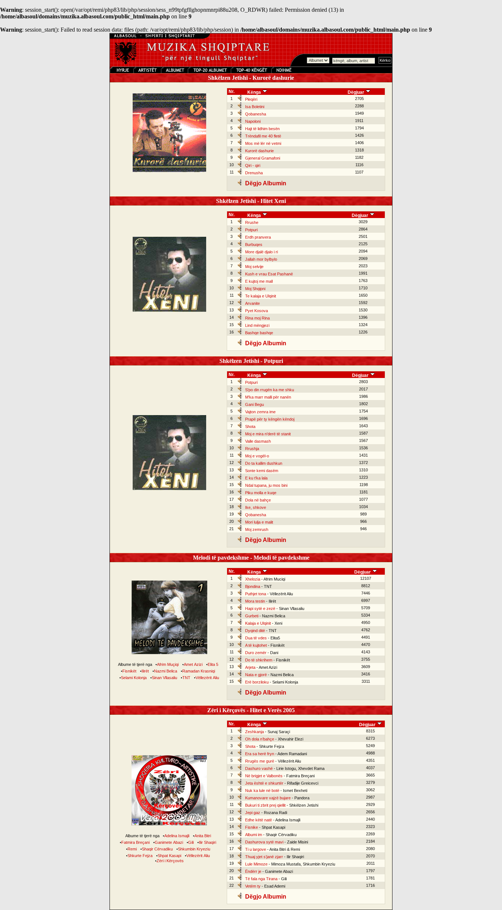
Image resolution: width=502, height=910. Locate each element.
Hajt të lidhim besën (262, 128)
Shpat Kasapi (169, 855)
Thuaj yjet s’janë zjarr (264, 856)
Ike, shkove (255, 507)
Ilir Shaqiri (207, 842)
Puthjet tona (255, 594)
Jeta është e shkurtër (264, 783)
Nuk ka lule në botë (262, 790)
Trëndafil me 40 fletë (263, 136)
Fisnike (251, 827)
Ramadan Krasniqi (198, 671)
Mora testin (255, 601)
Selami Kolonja (134, 677)
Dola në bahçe (258, 500)
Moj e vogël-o (257, 456)
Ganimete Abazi (169, 842)
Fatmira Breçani (135, 842)
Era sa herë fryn (259, 754)
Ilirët (145, 671)
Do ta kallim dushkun (263, 463)
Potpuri (251, 230)
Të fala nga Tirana (261, 879)
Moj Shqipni (255, 288)
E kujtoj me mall (259, 281)
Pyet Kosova (256, 310)
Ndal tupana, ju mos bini (266, 485)
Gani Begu (254, 404)
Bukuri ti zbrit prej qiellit (265, 805)
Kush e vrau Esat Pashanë (269, 274)
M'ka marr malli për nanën (268, 397)
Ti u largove (255, 849)
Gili (191, 842)
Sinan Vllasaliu (164, 677)
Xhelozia (252, 579)
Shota (250, 426)
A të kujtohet (256, 645)
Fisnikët (129, 671)
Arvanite (252, 303)
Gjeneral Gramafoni (262, 158)
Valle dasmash (258, 441)
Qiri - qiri (252, 165)
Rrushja (252, 448)
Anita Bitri (202, 836)
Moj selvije (254, 266)
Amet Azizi (193, 664)
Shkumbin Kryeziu (194, 849)
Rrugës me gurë (259, 761)
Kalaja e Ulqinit (258, 623)
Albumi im (253, 834)
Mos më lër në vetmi (263, 143)
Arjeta (250, 667)
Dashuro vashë (259, 768)
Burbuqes (253, 244)
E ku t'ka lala (256, 478)
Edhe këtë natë (258, 820)
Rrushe (251, 222)
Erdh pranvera (258, 237)
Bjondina (252, 586)
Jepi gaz (252, 812)
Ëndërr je (253, 871)
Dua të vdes (256, 638)
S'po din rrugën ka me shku (269, 390)
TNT (186, 677)
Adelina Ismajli (176, 836)
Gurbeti (251, 616)
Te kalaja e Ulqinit (260, 296)
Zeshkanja (254, 731)
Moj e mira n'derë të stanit (268, 434)
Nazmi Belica (165, 671)
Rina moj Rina (257, 318)
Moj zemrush (256, 529)
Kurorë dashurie (259, 151)
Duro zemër (255, 652)
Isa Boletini (254, 106)
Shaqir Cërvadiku (157, 849)
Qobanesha (255, 114)
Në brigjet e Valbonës (264, 776)
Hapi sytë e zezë (260, 608)
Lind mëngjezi (257, 325)
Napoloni (253, 121)
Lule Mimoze (256, 864)
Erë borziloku (257, 682)
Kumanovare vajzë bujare (268, 798)
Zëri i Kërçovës (170, 861)
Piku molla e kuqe (260, 492)
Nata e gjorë (256, 674)
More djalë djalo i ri (261, 252)
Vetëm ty (253, 886)
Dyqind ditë (255, 630)
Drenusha (254, 173)
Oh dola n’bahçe (259, 739)
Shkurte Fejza (140, 855)
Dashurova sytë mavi (264, 842)
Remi (132, 849)
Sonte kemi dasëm (261, 470)
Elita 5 (213, 664)
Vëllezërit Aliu (207, 677)
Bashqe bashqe (259, 333)
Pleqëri (251, 99)
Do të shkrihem (258, 660)
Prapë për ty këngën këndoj (269, 419)
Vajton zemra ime (260, 412)
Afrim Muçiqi (168, 664)
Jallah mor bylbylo (261, 259)
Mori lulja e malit (259, 522)
